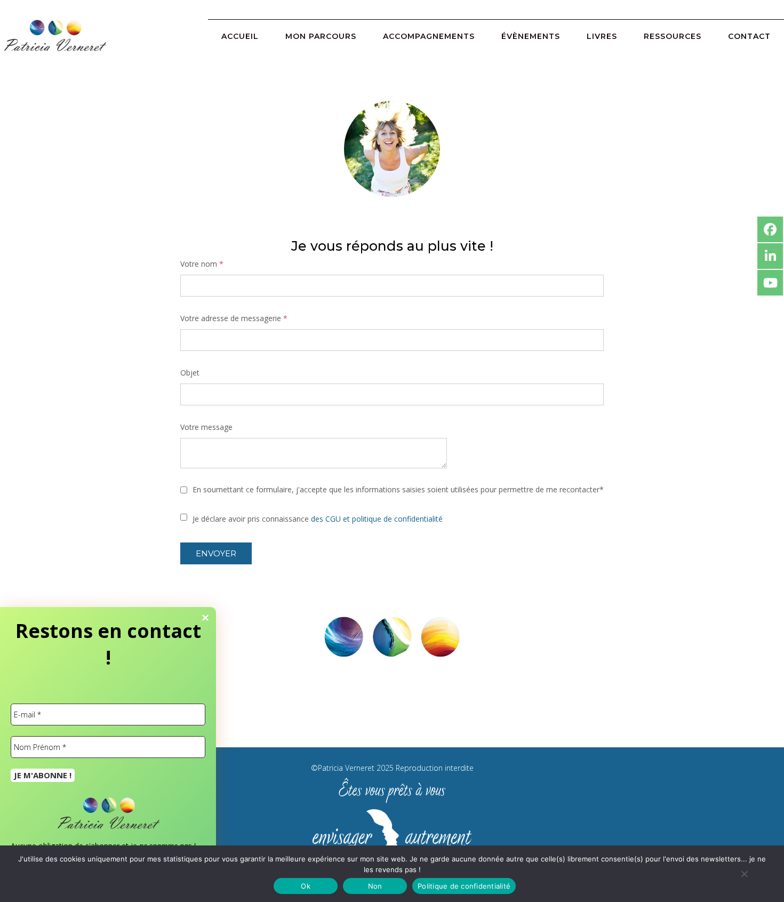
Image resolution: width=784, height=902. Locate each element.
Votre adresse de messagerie (233, 318)
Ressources (672, 36)
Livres (602, 36)
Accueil (240, 36)
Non (375, 886)
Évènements (530, 36)
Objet (189, 373)
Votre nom (201, 264)
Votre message (206, 427)
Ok (305, 886)
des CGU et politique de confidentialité (377, 519)
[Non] (744, 873)
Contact (749, 36)
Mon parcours (320, 36)
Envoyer (216, 553)
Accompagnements (429, 36)
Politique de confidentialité (464, 886)
